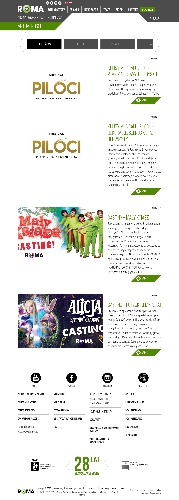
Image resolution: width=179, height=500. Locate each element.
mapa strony (58, 488)
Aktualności (59, 394)
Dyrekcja (129, 394)
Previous (22, 43)
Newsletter (143, 386)
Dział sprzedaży (133, 410)
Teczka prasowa (61, 410)
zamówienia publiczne (94, 488)
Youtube (35, 386)
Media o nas (59, 402)
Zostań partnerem (26, 410)
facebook (71, 386)
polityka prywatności (74, 488)
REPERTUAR (147, 9)
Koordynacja (131, 426)
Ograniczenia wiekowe (99, 399)
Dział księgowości (133, 418)
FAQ (55, 426)
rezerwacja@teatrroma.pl (151, 492)
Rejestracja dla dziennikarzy (68, 418)
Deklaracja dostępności (28, 431)
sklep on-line (110, 488)
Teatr (41, 18)
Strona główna (27, 18)
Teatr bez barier (26, 426)
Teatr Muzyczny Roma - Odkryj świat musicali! (32, 6)
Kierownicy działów (134, 402)
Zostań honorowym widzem (31, 394)
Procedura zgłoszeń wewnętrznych (99, 441)
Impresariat (131, 435)
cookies (121, 488)
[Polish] (70, 3)
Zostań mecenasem (27, 402)
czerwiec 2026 (117, 43)
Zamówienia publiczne (28, 418)
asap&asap (143, 490)
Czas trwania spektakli (100, 403)
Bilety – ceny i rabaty (100, 394)
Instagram (107, 386)
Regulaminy (95, 419)
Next (156, 43)
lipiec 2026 (81, 43)
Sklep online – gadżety (101, 411)
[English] (66, 3)
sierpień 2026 (44, 43)
